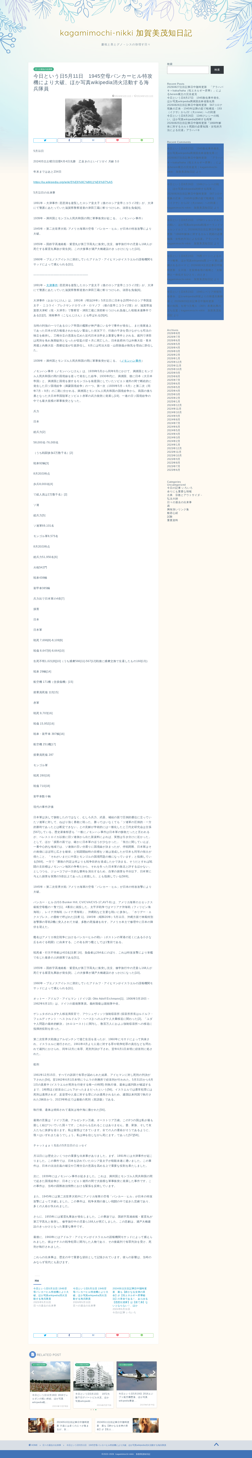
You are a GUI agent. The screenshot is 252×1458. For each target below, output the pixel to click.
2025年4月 (173, 390)
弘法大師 (174, 498)
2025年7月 (173, 379)
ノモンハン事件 (131, 360)
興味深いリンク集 (178, 509)
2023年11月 (174, 451)
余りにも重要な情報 (179, 491)
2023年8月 (173, 462)
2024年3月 (173, 437)
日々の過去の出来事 (43, 69)
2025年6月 (173, 383)
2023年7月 (173, 466)
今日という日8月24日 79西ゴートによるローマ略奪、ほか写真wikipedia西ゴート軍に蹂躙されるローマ (195, 260)
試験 (170, 516)
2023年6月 (173, 469)
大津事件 (52, 285)
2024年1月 (173, 444)
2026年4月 (173, 347)
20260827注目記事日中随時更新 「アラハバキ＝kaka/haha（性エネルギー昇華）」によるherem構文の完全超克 (195, 90)
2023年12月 (174, 448)
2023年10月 (174, 455)
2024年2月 (173, 441)
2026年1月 (173, 358)
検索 (170, 64)
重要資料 (172, 520)
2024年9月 (173, 415)
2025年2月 (173, 397)
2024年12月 (174, 405)
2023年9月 (173, 459)
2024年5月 (173, 430)
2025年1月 (173, 401)
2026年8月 (173, 333)
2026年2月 (173, 354)
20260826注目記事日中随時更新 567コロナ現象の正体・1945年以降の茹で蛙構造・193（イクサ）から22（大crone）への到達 (195, 108)
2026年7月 (173, 336)
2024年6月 (173, 426)
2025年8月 (173, 376)
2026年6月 (173, 340)
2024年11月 (174, 408)
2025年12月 (174, 361)
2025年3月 (173, 394)
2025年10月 (174, 369)
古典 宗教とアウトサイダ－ (185, 495)
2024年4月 (173, 433)
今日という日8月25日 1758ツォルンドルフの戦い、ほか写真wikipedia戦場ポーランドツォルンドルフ (195, 225)
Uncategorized (176, 484)
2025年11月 (174, 365)
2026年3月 (173, 351)
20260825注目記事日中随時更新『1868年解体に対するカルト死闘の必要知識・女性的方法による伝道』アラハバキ (194, 126)
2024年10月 (174, 412)
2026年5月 (173, 343)
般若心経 (172, 513)
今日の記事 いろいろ (180, 487)
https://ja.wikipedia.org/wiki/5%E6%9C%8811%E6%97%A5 (73, 182)
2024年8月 (173, 419)
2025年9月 (173, 372)
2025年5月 (173, 387)
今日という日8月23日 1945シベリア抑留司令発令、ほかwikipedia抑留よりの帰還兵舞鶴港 (195, 296)
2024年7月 (173, 423)
